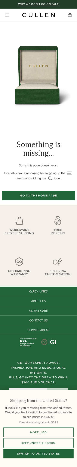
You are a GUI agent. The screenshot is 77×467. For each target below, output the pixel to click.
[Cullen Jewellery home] (38, 15)
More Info (38, 432)
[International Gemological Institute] (49, 342)
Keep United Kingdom (38, 442)
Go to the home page (38, 195)
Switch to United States (38, 453)
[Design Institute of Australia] (27, 345)
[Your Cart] (69, 15)
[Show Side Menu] (7, 15)
